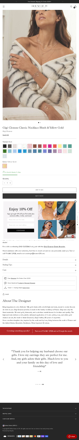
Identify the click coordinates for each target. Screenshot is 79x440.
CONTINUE (21, 230)
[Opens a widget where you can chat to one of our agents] (71, 436)
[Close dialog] (75, 202)
